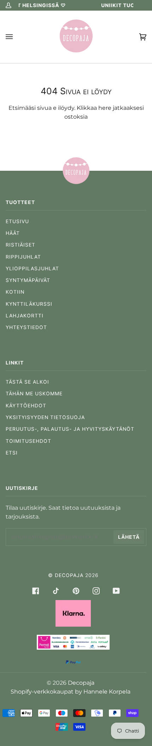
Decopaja (69, 575)
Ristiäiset (20, 245)
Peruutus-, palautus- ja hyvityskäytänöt (70, 429)
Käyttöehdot (26, 405)
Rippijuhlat (23, 257)
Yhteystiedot (26, 327)
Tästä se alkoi (27, 382)
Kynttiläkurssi (29, 304)
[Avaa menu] (16, 37)
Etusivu (17, 221)
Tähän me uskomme (34, 393)
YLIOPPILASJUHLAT (32, 268)
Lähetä (129, 537)
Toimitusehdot (28, 441)
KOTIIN (15, 292)
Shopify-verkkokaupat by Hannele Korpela (70, 691)
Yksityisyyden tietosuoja (45, 417)
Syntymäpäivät (28, 280)
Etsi (12, 453)
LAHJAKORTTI (24, 315)
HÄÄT (13, 233)
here (104, 107)
